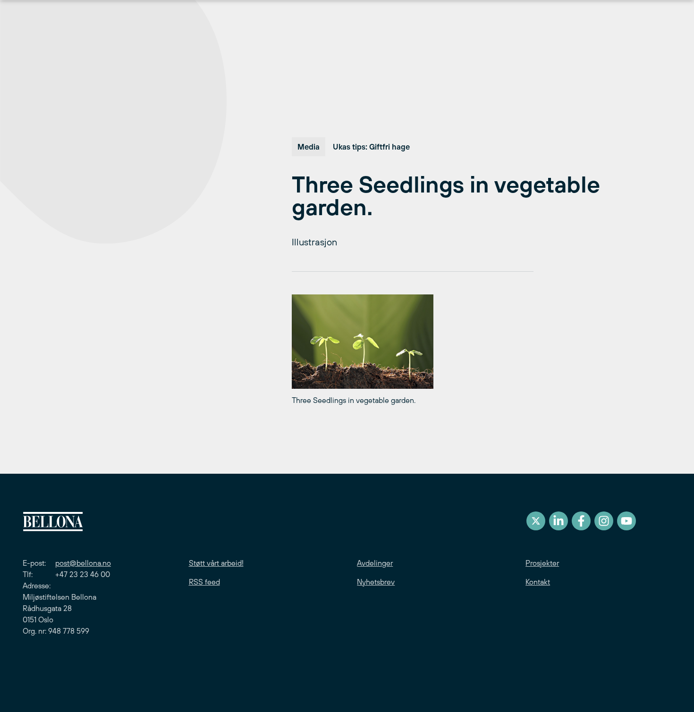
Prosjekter (542, 563)
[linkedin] (558, 520)
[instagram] (603, 520)
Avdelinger (375, 563)
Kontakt (537, 582)
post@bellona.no (83, 563)
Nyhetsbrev (376, 582)
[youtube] (626, 520)
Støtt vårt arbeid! (216, 563)
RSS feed (204, 582)
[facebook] (581, 520)
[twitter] (535, 520)
